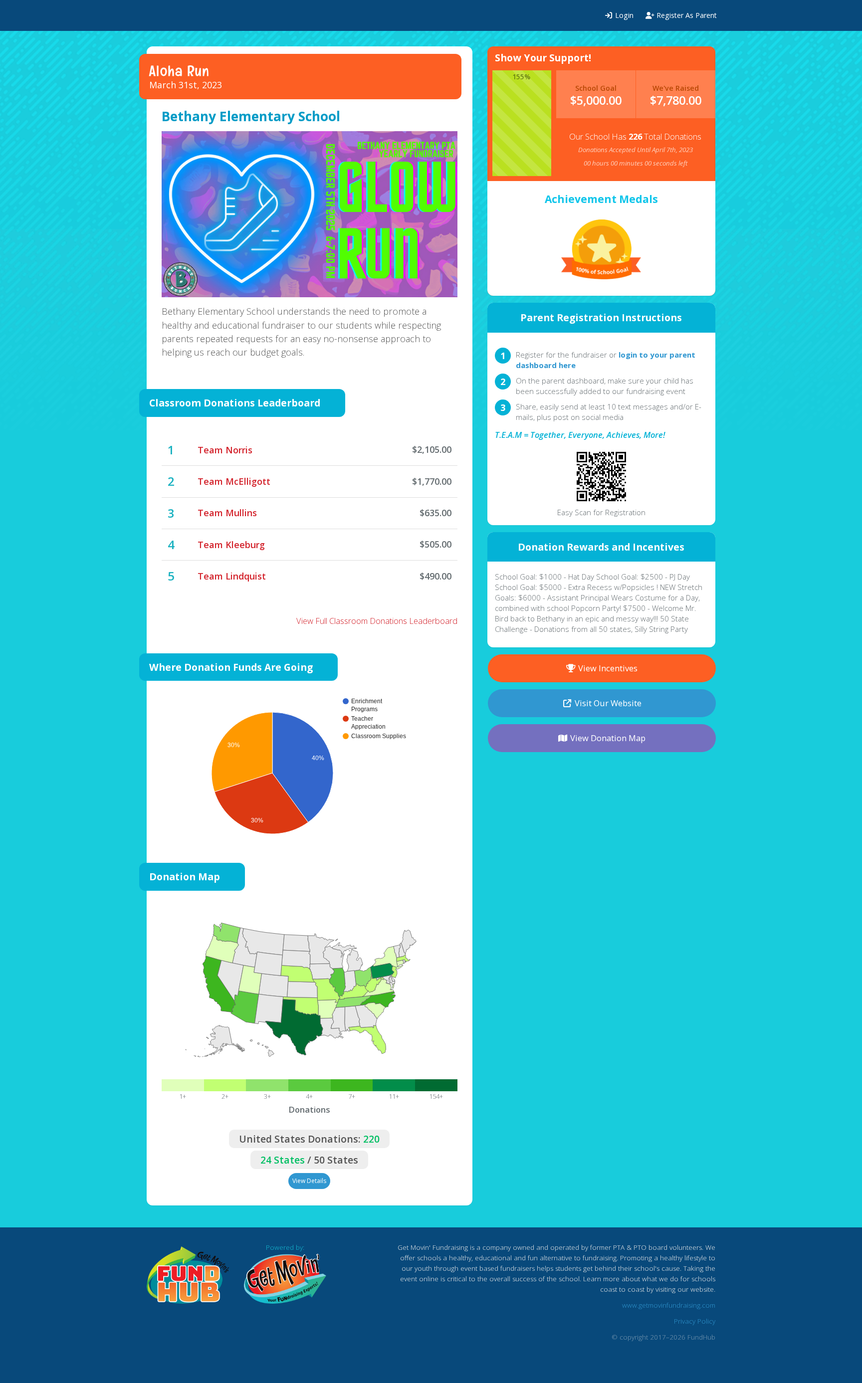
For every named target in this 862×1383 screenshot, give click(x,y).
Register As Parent (685, 15)
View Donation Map (607, 738)
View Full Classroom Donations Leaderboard (376, 620)
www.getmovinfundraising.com (668, 1305)
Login (623, 15)
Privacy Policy (694, 1321)
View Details (309, 1181)
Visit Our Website (607, 703)
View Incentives (607, 668)
